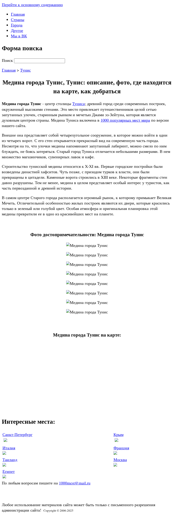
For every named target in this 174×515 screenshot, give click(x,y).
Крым (118, 434)
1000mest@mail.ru (74, 483)
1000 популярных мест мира (125, 120)
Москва (120, 459)
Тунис (25, 70)
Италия (8, 447)
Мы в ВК (19, 36)
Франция (121, 447)
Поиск (8, 60)
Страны (17, 19)
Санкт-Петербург (17, 434)
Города (16, 25)
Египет (8, 471)
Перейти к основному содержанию (32, 4)
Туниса (78, 103)
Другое (17, 30)
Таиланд (9, 459)
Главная (18, 14)
